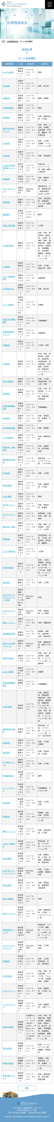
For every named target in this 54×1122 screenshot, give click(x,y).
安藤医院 (6, 961)
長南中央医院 (8, 1063)
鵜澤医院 (6, 118)
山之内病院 (7, 707)
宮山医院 (6, 582)
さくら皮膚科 (8, 305)
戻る (27, 1088)
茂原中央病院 (8, 658)
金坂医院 (6, 179)
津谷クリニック (9, 914)
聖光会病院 (7, 1048)
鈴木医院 (6, 418)
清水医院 (6, 803)
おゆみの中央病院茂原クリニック (9, 168)
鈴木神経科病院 (9, 428)
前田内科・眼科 (9, 527)
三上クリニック (9, 991)
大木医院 (6, 143)
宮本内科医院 (8, 568)
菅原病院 (6, 394)
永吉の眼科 (7, 496)
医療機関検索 (12, 41)
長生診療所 (7, 885)
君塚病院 (6, 202)
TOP (3, 41)
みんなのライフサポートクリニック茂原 (9, 597)
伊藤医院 (6, 98)
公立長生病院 (8, 246)
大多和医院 (7, 976)
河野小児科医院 (9, 226)
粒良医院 (6, 473)
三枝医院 (6, 267)
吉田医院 (6, 743)
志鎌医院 (6, 345)
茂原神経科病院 (9, 634)
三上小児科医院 (9, 551)
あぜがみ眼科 (8, 72)
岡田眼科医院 (8, 776)
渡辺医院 (6, 753)
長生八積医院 (8, 899)
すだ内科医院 (8, 438)
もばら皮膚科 (8, 672)
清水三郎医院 (8, 381)
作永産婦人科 (8, 289)
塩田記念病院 (8, 1027)
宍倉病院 (6, 364)
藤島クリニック (9, 831)
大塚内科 (6, 156)
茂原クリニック (9, 623)
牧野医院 (6, 539)
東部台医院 (7, 485)
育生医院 (6, 86)
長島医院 (6, 817)
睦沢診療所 (7, 859)
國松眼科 (6, 214)
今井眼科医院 (8, 108)
